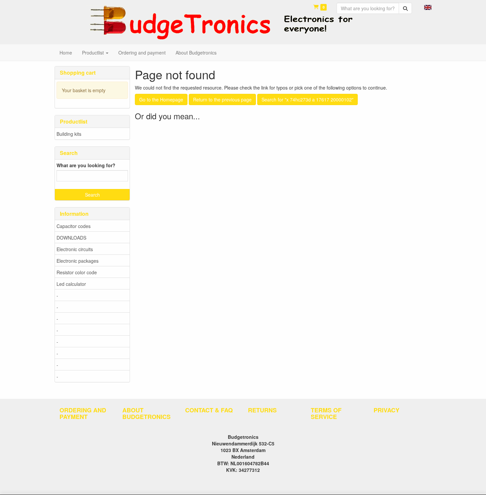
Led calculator (71, 284)
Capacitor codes (74, 226)
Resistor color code (77, 272)
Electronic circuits (75, 249)
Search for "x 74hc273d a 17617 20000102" (307, 99)
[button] (427, 6)
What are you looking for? (86, 165)
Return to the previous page (222, 99)
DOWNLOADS (71, 237)
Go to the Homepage (161, 99)
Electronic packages (78, 260)
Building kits (69, 134)
